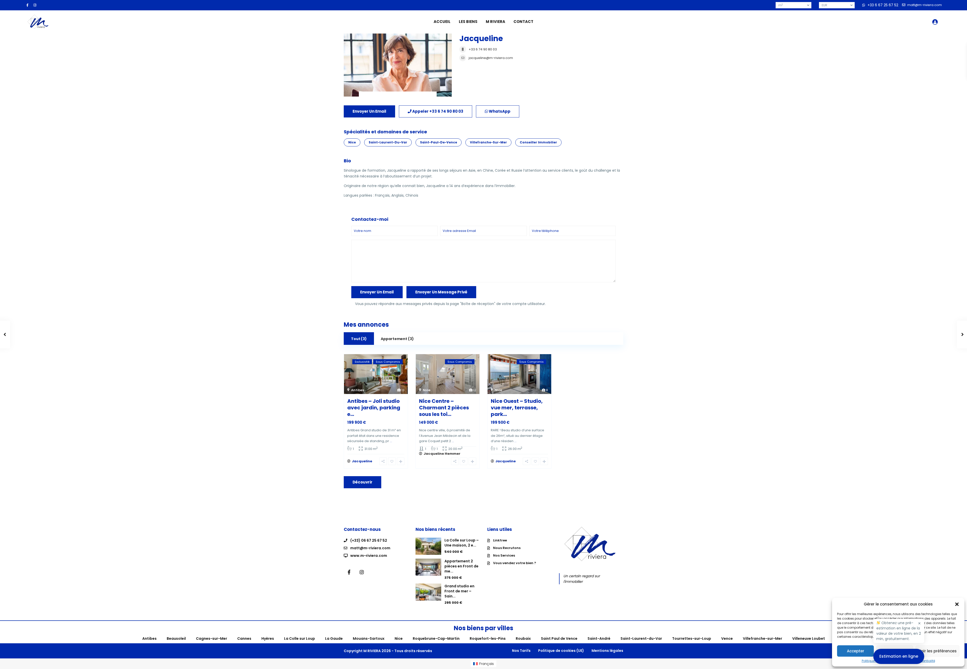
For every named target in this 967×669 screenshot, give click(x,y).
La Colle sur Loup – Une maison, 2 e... (461, 543)
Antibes (357, 390)
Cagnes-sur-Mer (211, 638)
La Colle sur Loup (299, 638)
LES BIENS (468, 21)
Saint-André (599, 638)
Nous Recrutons (507, 547)
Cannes (244, 638)
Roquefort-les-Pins (488, 638)
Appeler (437, 111)
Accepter (855, 651)
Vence (727, 638)
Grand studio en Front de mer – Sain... (459, 591)
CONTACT (523, 21)
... (391, 441)
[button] (956, 604)
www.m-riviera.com (368, 555)
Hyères (267, 638)
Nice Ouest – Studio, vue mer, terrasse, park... (517, 408)
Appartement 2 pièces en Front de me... (461, 566)
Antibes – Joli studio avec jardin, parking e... (373, 408)
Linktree (500, 540)
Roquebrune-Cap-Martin (436, 638)
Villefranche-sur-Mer (488, 142)
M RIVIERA (495, 21)
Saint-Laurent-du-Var (388, 142)
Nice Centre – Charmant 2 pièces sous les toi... (444, 408)
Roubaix (523, 638)
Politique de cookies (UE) (561, 650)
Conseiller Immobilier (538, 142)
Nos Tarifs (521, 650)
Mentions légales (607, 650)
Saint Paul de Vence (559, 638)
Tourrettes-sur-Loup (691, 638)
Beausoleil (176, 638)
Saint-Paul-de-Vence (438, 142)
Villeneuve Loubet (808, 638)
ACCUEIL (442, 21)
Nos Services (504, 555)
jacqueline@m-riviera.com (491, 57)
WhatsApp (499, 111)
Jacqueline (481, 38)
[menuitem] (483, 663)
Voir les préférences (937, 651)
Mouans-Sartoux (369, 638)
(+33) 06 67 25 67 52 (368, 540)
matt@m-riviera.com (370, 548)
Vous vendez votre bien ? (514, 563)
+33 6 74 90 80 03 (483, 49)
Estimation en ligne (898, 656)
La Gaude (334, 638)
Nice (352, 142)
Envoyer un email (369, 111)
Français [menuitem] (486, 663)
